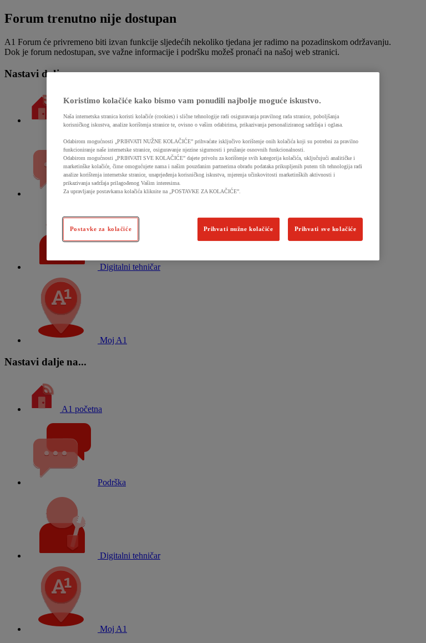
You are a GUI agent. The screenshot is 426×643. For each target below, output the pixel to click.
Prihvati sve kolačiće (326, 228)
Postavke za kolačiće (100, 228)
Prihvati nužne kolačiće (238, 228)
